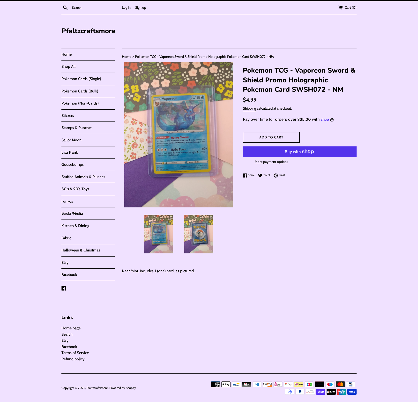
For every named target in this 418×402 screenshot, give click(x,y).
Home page (71, 328)
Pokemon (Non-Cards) (80, 103)
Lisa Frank (69, 152)
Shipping (249, 108)
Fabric (66, 238)
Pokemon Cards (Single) (81, 78)
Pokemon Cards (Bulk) (79, 91)
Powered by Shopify (122, 388)
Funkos (67, 201)
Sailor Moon (71, 140)
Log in (126, 7)
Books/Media (72, 213)
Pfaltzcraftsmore (88, 31)
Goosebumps (72, 164)
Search (67, 334)
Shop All (68, 66)
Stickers (67, 115)
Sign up (140, 7)
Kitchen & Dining (75, 225)
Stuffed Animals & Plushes (83, 176)
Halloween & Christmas (80, 250)
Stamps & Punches (76, 127)
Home (66, 54)
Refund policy (72, 359)
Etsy (64, 262)
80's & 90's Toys (75, 189)
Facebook (69, 274)
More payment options (271, 161)
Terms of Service (75, 352)
